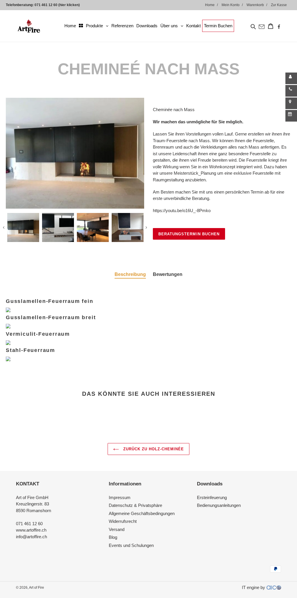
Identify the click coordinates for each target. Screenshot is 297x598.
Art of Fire (36, 588)
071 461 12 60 (29, 523)
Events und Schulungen (131, 545)
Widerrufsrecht (123, 521)
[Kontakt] (291, 78)
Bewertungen (167, 274)
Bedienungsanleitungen (219, 505)
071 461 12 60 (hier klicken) (57, 5)
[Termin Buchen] (291, 116)
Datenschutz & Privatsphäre (135, 505)
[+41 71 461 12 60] (291, 91)
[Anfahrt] (291, 103)
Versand (116, 529)
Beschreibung (130, 274)
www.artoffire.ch (31, 529)
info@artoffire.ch (31, 536)
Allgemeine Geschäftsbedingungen (142, 513)
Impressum (120, 497)
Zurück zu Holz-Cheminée (153, 449)
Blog (113, 537)
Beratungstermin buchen (189, 234)
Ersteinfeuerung (212, 497)
